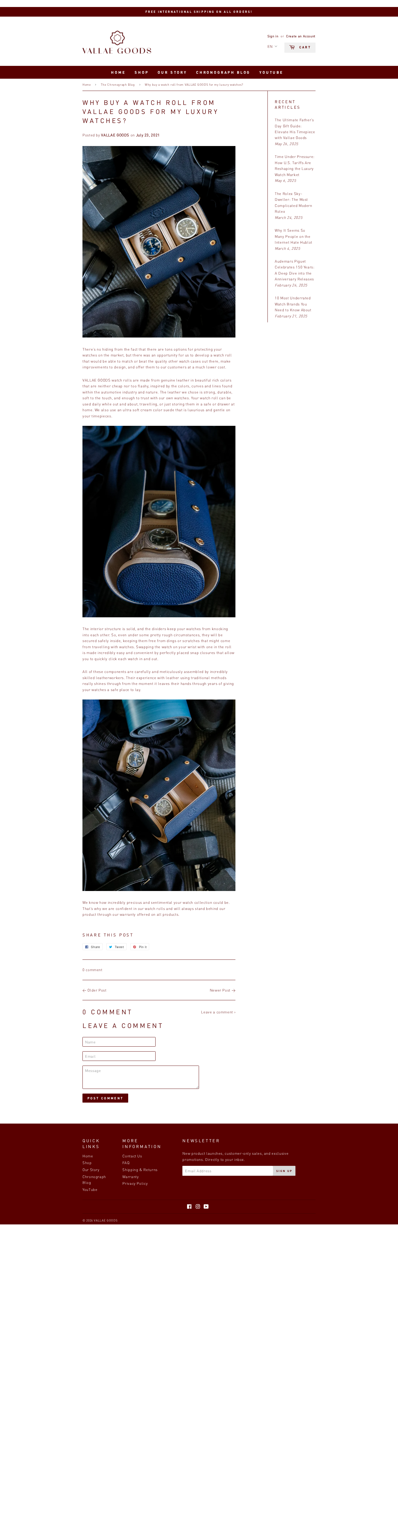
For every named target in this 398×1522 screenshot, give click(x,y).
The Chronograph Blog (118, 84)
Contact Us (132, 1156)
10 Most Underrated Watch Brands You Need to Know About (293, 304)
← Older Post (94, 990)
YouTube (271, 72)
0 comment (92, 969)
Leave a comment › (218, 1012)
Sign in (272, 36)
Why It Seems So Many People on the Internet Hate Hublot (293, 236)
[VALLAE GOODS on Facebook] (189, 1207)
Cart (304, 47)
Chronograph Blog (223, 72)
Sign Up (284, 1171)
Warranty (130, 1176)
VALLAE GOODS (105, 1220)
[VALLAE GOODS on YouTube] (206, 1207)
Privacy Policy (135, 1183)
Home (118, 72)
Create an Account (301, 36)
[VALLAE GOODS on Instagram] (198, 1207)
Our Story (172, 72)
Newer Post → (223, 990)
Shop (142, 72)
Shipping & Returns (140, 1169)
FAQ (125, 1162)
